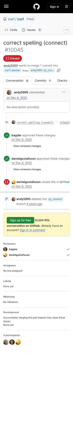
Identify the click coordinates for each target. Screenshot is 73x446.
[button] (63, 92)
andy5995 (11, 65)
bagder (16, 135)
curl (11, 19)
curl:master (12, 70)
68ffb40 (65, 182)
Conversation (19, 80)
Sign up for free (20, 220)
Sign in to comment (32, 230)
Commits (45, 80)
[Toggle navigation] (6, 6)
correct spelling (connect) (35, 122)
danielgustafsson (24, 158)
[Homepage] (36, 6)
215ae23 (65, 122)
